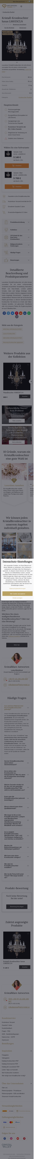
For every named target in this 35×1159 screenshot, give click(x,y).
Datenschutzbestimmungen (17, 588)
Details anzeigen (17, 598)
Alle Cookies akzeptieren (17, 594)
